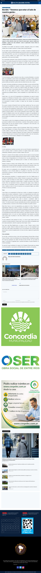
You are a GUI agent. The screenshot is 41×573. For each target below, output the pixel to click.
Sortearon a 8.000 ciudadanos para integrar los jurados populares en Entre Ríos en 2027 (29, 279)
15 (15, 526)
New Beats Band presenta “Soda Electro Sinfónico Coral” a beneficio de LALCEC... (22, 464)
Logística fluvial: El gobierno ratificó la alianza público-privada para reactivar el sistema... (23, 469)
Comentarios (14, 285)
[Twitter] (20, 567)
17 (2, 528)
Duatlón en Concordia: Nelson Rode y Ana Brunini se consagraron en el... (20, 475)
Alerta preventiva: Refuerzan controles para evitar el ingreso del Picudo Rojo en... (22, 481)
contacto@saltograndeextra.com (23, 564)
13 (10, 526)
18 (5, 528)
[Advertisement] (20, 500)
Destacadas (3, 7)
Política (9, 7)
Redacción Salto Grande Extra (14, 256)
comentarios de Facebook (24, 285)
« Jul (2, 533)
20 (10, 528)
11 (5, 526)
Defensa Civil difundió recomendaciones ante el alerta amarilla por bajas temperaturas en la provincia (18, 459)
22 (15, 528)
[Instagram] (23, 567)
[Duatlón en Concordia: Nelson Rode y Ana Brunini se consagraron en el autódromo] (5, 477)
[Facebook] (18, 567)
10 (2, 526)
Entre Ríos (7, 7)
